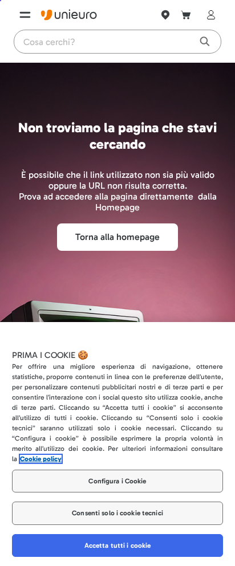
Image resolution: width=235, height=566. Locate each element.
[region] (117, 444)
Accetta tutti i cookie (117, 545)
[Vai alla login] (209, 15)
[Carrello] (186, 15)
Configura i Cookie (117, 481)
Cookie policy (41, 459)
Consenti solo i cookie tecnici (117, 513)
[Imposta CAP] (165, 15)
